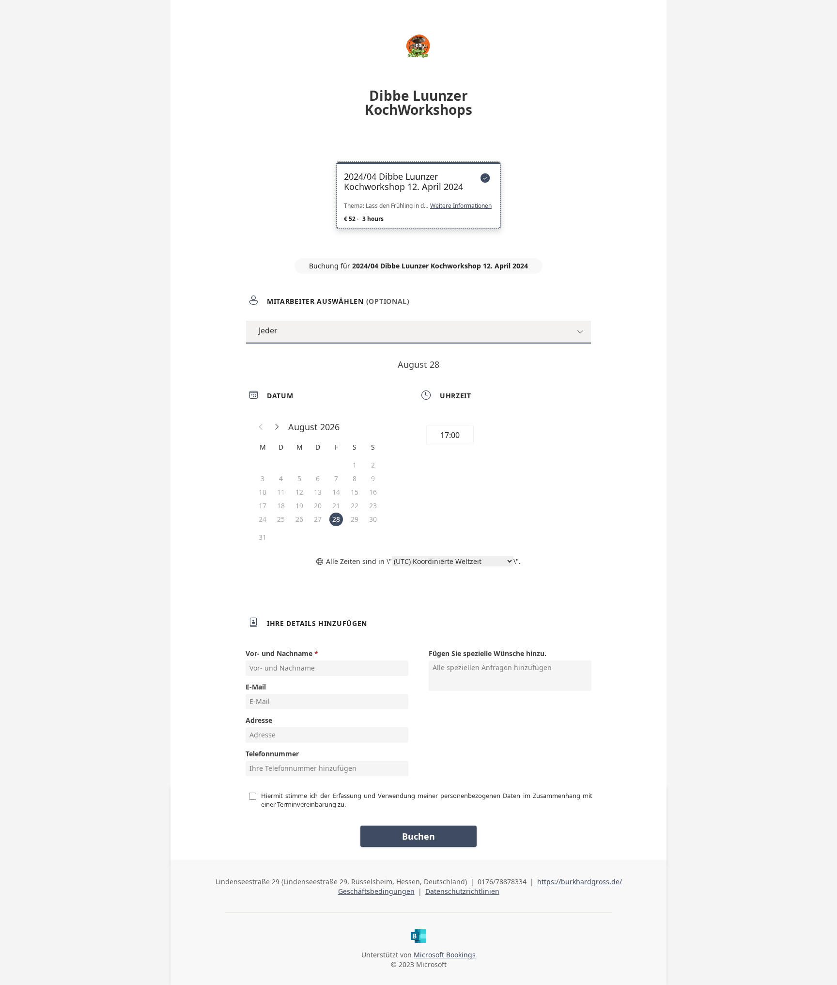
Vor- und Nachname (279, 653)
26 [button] (299, 519)
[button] (261, 427)
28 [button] (336, 519)
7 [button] (336, 478)
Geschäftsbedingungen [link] (376, 891)
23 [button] (373, 505)
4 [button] (281, 478)
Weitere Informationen (461, 206)
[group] (504, 436)
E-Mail (256, 686)
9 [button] (373, 478)
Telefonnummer (272, 753)
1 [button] (354, 464)
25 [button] (281, 519)
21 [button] (336, 505)
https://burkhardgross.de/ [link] (579, 881)
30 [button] (373, 519)
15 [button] (354, 492)
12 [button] (299, 492)
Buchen (418, 836)
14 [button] (336, 492)
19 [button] (299, 505)
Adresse (259, 720)
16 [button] (373, 492)
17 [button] (262, 505)
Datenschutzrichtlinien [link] (462, 891)
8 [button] (354, 478)
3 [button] (262, 478)
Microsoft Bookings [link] (445, 954)
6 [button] (318, 478)
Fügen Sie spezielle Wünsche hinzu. (487, 653)
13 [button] (318, 492)
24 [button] (262, 519)
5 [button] (299, 478)
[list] (418, 204)
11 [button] (281, 492)
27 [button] (318, 519)
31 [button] (262, 537)
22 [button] (354, 505)
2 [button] (373, 464)
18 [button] (281, 505)
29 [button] (354, 519)
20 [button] (318, 505)
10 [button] (262, 492)
